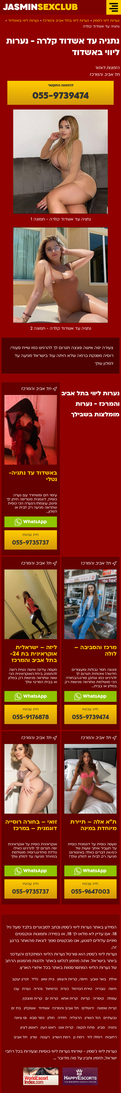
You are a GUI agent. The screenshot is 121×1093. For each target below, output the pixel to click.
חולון (51, 1017)
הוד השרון (92, 1017)
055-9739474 (60, 96)
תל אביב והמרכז (65, 1008)
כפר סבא (37, 1017)
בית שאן (47, 979)
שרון (33, 1037)
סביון (101, 1027)
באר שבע (98, 979)
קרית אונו (65, 1027)
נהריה (38, 988)
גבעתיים (110, 1017)
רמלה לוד (94, 1037)
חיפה (112, 988)
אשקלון (30, 1008)
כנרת (64, 988)
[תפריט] (113, 7)
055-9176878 (30, 717)
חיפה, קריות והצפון (72, 979)
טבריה (100, 988)
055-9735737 (30, 542)
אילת (113, 979)
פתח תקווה (85, 1027)
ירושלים (88, 1008)
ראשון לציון (29, 1027)
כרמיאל (52, 988)
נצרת (26, 988)
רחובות (111, 1037)
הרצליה (76, 1017)
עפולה (112, 998)
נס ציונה (20, 1017)
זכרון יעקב (20, 979)
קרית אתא (69, 998)
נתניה (112, 1027)
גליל (35, 979)
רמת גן (78, 1037)
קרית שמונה (107, 1008)
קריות (85, 998)
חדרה (62, 1017)
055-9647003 (90, 891)
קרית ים (51, 998)
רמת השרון (61, 1037)
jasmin (40, 7)
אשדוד (43, 1008)
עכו (16, 988)
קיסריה (98, 998)
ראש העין (48, 1027)
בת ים (16, 1008)
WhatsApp (34, 522)
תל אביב (20, 1037)
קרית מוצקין (32, 998)
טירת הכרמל (82, 988)
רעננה (45, 1037)
